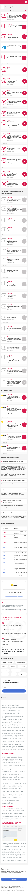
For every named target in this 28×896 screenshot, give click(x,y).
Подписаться (14, 691)
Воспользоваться (24, 69)
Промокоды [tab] (8, 10)
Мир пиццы (22, 674)
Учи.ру (13, 674)
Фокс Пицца (5, 670)
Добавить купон (24, 10)
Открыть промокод (24, 16)
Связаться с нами (4, 883)
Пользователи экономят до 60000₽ (14, 596)
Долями (13, 666)
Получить (24, 47)
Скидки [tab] (13, 10)
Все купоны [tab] (3, 10)
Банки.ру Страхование (7, 662)
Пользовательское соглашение (17, 883)
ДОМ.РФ (4, 666)
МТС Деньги (22, 666)
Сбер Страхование (21, 662)
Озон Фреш (5, 674)
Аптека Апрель (16, 670)
